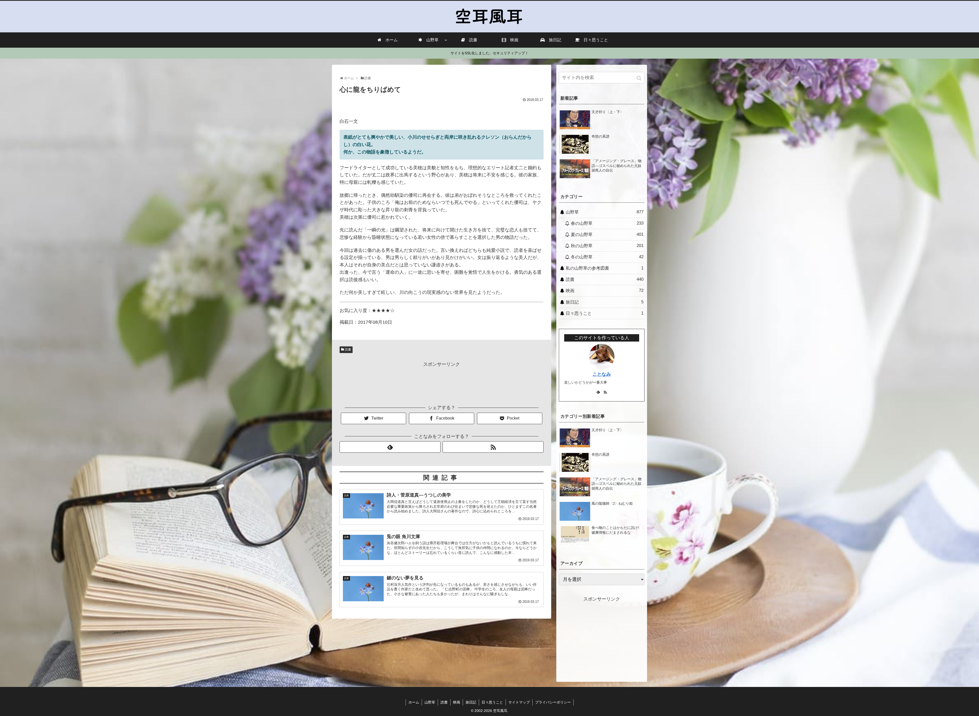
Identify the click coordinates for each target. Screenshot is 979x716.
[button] (640, 78)
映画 (604, 290)
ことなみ (601, 374)
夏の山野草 (607, 234)
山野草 (604, 212)
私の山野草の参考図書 (604, 268)
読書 (348, 349)
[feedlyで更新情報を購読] (390, 447)
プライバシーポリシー (553, 702)
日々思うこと (604, 313)
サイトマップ (519, 702)
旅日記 (604, 302)
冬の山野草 (607, 256)
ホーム (413, 702)
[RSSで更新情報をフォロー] (493, 447)
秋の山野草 (607, 245)
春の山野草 (607, 223)
